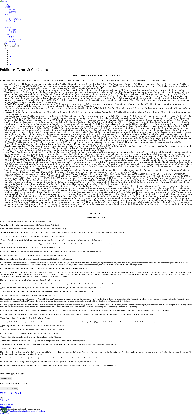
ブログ (7, 14)
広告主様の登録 (6, 378)
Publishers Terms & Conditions (34, 411)
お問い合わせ (9, 21)
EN (10, 52)
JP (5, 48)
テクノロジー (9, 5)
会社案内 (8, 7)
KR (10, 56)
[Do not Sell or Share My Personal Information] (4, 410)
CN (10, 54)
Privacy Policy (5, 413)
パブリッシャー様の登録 (9, 388)
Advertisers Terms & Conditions (11, 411)
